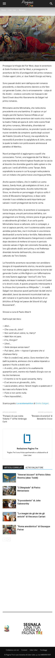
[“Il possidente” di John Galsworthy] (9, 503)
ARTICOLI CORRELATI (13, 468)
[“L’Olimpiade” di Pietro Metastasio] (9, 490)
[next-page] (8, 539)
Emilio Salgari (42, 403)
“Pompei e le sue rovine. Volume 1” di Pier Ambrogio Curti (15, 419)
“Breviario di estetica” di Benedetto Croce (42, 417)
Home (3, 10)
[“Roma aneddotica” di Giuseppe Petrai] (9, 529)
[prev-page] (4, 539)
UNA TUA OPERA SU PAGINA (32, 628)
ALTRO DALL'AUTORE (34, 468)
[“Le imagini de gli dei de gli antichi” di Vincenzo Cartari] (9, 516)
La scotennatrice (25, 403)
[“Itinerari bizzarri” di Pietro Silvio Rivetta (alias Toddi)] (9, 477)
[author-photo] (27, 445)
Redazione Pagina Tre (27, 448)
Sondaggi (43, 650)
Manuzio (22, 10)
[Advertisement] (27, 577)
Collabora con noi (12, 650)
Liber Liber (12, 10)
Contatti (24, 650)
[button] (4, 3)
